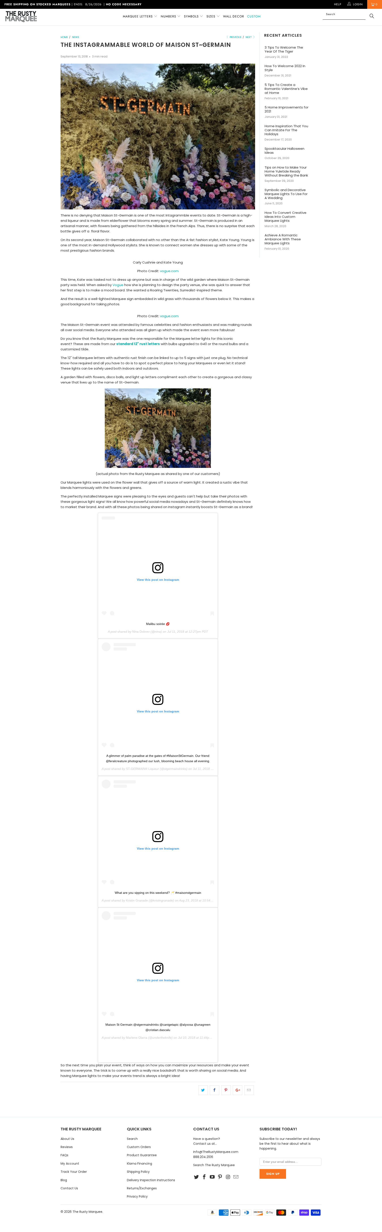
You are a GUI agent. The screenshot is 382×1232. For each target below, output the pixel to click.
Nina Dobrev (141, 631)
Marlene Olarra (136, 1037)
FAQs (64, 1155)
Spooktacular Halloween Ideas (284, 151)
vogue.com (169, 271)
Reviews (67, 1147)
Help (337, 4)
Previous (235, 37)
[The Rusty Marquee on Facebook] (204, 1177)
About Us (67, 1139)
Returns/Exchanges (142, 1188)
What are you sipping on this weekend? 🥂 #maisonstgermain (158, 892)
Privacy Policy (137, 1196)
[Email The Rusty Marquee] (236, 1177)
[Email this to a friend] (249, 1090)
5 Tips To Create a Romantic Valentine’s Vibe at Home (286, 89)
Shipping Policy (138, 1171)
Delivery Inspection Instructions (151, 1180)
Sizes (210, 16)
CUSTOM (254, 16)
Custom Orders (139, 1147)
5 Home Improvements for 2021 (286, 109)
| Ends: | (73, 4)
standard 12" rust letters (138, 344)
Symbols (192, 16)
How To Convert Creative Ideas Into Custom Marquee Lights (285, 217)
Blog (64, 1180)
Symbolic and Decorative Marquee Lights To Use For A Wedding (286, 194)
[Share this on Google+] (237, 1090)
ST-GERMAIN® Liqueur (142, 769)
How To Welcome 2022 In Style (285, 68)
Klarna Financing (139, 1163)
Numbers (169, 16)
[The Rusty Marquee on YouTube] (212, 1177)
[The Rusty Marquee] (32, 17)
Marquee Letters (138, 16)
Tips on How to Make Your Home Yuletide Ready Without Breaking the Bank (286, 171)
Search (132, 1139)
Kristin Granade (137, 900)
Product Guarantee (142, 1155)
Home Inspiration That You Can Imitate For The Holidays (286, 130)
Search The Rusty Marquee (214, 1165)
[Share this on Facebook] (214, 1090)
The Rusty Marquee (87, 1211)
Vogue (118, 285)
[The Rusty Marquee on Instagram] (228, 1177)
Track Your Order (74, 1171)
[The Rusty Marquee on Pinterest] (220, 1177)
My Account (70, 1163)
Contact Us (69, 1188)
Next (249, 37)
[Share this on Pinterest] (226, 1090)
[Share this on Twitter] (203, 1090)
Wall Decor (233, 16)
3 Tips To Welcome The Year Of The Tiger (284, 49)
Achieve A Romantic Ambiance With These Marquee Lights (283, 239)
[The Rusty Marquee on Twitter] (196, 1177)
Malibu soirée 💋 (158, 624)
